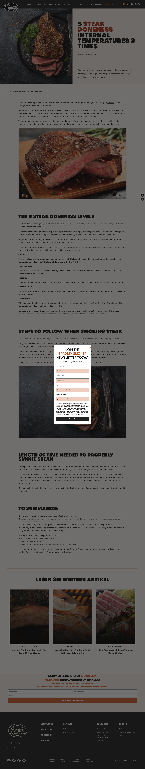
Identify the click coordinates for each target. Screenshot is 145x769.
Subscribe (72, 419)
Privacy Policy (73, 414)
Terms (81, 414)
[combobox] (59, 399)
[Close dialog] (90, 347)
